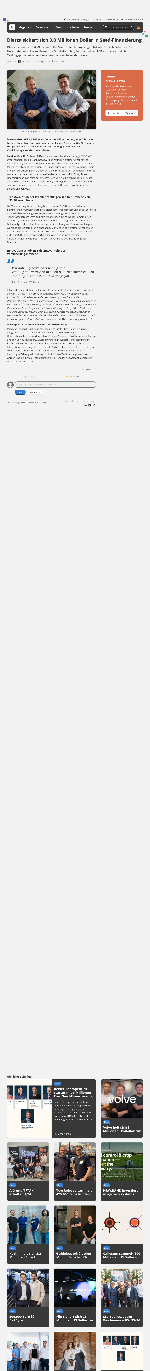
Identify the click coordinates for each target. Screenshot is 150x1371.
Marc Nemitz (28, 61)
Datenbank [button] (42, 27)
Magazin (87, 19)
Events (59, 27)
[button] (139, 27)
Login (20, 392)
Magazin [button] (24, 27)
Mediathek (73, 27)
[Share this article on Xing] (94, 405)
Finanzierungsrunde (16, 402)
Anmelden (35, 392)
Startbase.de (73, 19)
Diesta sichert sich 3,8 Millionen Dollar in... (124, 19)
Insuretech (33, 402)
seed (44, 402)
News (98, 19)
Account (88, 27)
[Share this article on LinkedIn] (85, 405)
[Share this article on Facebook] (89, 405)
